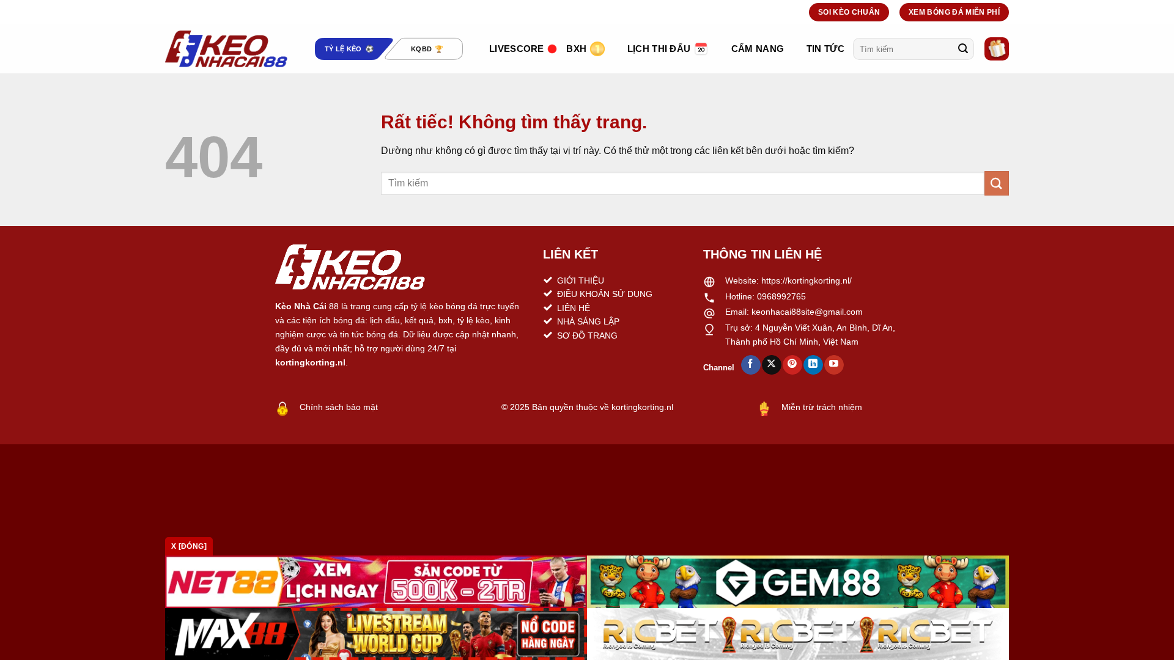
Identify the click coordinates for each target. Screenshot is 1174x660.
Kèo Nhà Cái (301, 306)
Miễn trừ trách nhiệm (821, 407)
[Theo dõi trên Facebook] (750, 365)
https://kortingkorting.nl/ (806, 280)
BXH (576, 48)
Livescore (516, 48)
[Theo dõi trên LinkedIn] (812, 365)
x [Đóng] (189, 546)
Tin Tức (825, 48)
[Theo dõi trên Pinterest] (792, 365)
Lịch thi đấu (659, 48)
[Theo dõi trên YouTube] (833, 365)
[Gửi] (963, 48)
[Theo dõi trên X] (771, 365)
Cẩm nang (757, 48)
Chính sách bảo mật (339, 407)
